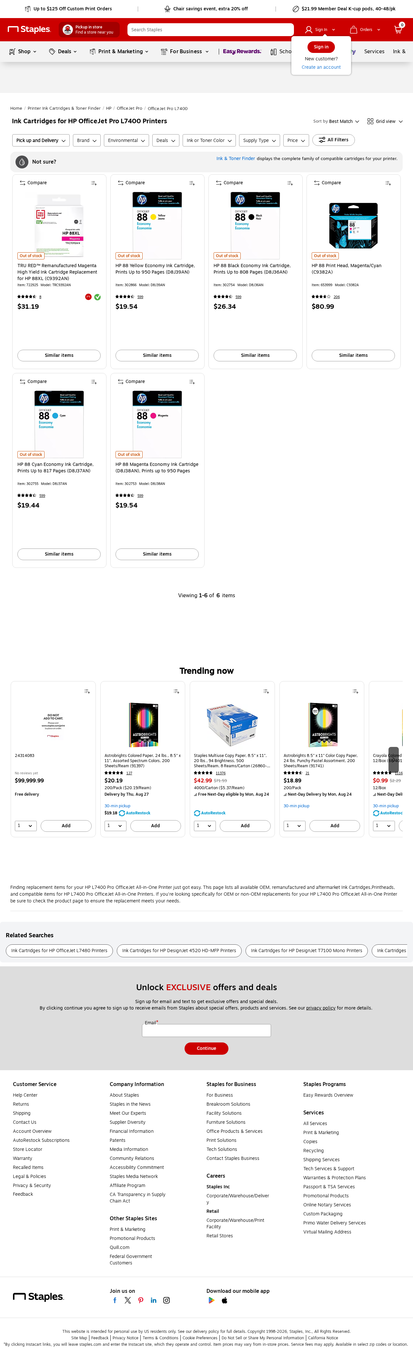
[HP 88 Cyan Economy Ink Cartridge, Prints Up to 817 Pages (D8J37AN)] (59, 424)
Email (151, 1023)
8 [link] (40, 297)
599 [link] (140, 297)
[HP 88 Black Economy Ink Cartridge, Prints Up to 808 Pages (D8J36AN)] (255, 225)
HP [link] (108, 108)
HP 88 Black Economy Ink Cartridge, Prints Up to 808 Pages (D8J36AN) (252, 269)
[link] (69, 9)
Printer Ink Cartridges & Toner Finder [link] (64, 108)
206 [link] (337, 297)
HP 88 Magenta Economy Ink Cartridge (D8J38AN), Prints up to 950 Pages (157, 467)
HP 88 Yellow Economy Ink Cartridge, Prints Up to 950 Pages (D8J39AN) (155, 269)
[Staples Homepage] (29, 30)
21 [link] (307, 773)
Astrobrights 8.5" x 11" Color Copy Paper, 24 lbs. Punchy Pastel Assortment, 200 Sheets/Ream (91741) (321, 761)
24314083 (24, 756)
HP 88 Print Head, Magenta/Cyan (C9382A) (346, 269)
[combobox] (210, 29)
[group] (53, 759)
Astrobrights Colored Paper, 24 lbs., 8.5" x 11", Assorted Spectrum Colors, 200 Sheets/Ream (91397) (143, 761)
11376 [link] (221, 773)
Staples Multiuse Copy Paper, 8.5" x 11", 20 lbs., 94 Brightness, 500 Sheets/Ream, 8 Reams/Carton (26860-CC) (230, 761)
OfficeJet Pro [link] (129, 108)
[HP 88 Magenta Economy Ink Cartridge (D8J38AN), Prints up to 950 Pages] (157, 424)
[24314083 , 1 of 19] (53, 724)
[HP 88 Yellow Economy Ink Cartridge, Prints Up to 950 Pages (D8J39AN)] (157, 225)
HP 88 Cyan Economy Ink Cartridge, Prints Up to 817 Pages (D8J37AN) (55, 467)
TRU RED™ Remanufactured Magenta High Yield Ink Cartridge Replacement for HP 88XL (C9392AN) (57, 272)
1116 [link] (399, 773)
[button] (287, 29)
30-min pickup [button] (117, 806)
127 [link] (129, 773)
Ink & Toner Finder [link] (236, 158)
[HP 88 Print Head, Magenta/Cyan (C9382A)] (353, 225)
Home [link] (16, 108)
